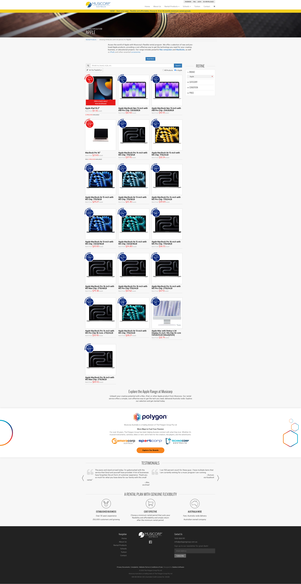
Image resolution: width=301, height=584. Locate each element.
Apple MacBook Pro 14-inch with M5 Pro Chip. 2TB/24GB (166, 287)
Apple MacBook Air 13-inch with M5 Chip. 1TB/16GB (132, 198)
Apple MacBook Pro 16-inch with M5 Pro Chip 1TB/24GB (132, 287)
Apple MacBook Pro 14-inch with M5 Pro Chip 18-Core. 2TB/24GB (99, 331)
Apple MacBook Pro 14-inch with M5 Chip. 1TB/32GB (132, 153)
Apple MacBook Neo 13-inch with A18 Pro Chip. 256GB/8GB (166, 109)
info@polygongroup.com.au (185, 542)
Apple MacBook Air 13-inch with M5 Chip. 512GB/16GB (99, 242)
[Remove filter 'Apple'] (212, 76)
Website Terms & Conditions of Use (151, 567)
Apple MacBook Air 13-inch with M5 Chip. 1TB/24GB (132, 331)
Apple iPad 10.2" (92, 108)
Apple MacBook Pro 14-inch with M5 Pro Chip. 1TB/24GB (166, 198)
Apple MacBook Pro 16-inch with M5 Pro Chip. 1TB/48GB (166, 242)
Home (124, 538)
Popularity (95, 70)
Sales (208, 1)
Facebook (188, 1)
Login (199, 1)
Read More (150, 59)
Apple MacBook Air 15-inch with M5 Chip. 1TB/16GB (99, 198)
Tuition (124, 552)
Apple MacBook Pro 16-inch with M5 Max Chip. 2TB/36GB (99, 378)
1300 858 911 (179, 538)
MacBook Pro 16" (92, 152)
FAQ (194, 1)
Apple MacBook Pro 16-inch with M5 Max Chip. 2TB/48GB (99, 287)
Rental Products (91, 39)
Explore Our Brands (150, 450)
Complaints (134, 567)
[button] (83, 478)
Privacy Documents (123, 567)
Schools (123, 549)
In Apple (179, 70)
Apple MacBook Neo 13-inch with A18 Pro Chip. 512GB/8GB (133, 109)
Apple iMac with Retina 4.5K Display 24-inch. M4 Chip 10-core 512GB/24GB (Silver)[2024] (166, 332)
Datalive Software (178, 567)
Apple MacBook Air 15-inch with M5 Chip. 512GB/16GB (132, 242)
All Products (168, 70)
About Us (123, 542)
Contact (123, 555)
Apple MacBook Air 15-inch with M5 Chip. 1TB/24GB (166, 153)
